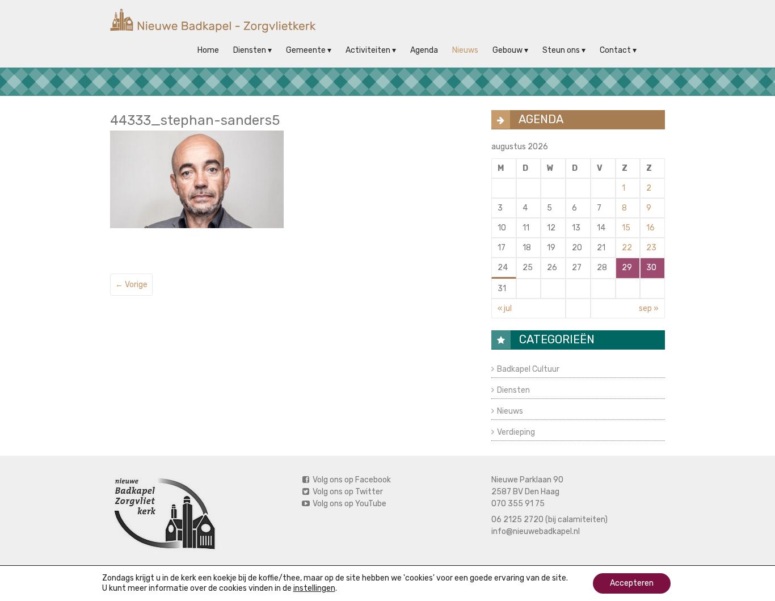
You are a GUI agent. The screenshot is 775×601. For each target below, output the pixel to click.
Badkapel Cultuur (528, 369)
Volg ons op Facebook (351, 480)
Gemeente (306, 50)
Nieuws (465, 50)
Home (208, 50)
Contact (615, 50)
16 (650, 228)
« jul (505, 308)
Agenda (424, 50)
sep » (649, 308)
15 (626, 228)
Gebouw (507, 50)
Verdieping (516, 432)
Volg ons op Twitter (347, 492)
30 (651, 267)
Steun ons (561, 50)
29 (627, 267)
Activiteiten (368, 50)
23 (651, 248)
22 (627, 248)
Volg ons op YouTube (348, 503)
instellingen (314, 588)
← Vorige (131, 284)
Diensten (249, 50)
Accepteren (632, 583)
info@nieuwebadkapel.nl (535, 531)
